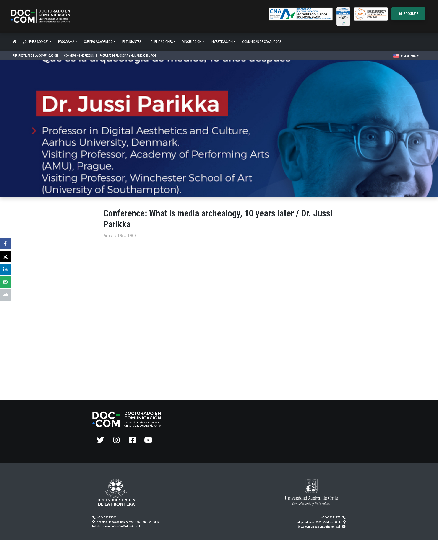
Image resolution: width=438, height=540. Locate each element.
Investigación (222, 42)
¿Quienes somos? (36, 42)
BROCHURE (411, 13)
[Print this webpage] (5, 295)
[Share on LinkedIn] (5, 269)
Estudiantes (131, 42)
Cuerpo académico (98, 42)
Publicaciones (162, 42)
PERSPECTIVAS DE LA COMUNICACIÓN (36, 55)
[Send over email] (5, 282)
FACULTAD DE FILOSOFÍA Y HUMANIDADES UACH (128, 55)
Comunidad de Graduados (261, 42)
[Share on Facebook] (5, 243)
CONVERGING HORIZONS (79, 55)
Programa (66, 42)
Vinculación (191, 42)
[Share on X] (5, 256)
